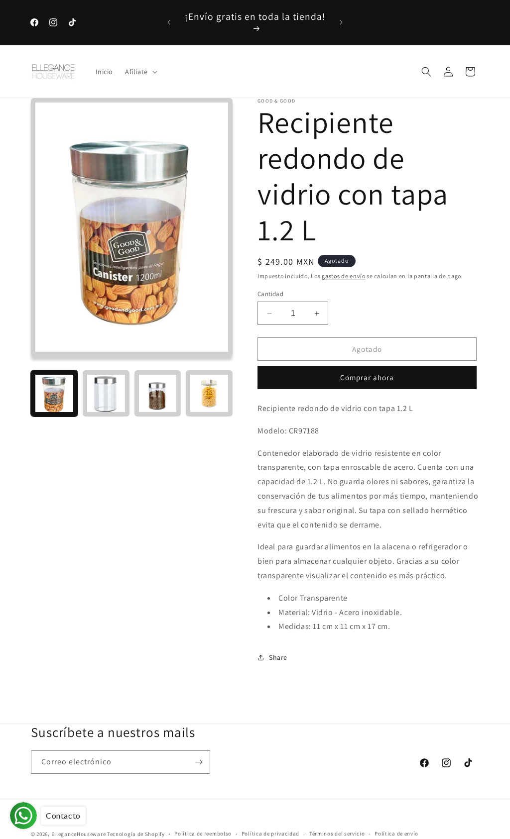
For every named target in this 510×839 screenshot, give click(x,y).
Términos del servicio (337, 833)
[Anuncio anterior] (169, 22)
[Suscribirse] (199, 762)
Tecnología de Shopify (136, 834)
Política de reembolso (203, 833)
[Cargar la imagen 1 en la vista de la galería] (54, 393)
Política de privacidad (270, 833)
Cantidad (270, 294)
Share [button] (278, 657)
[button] (140, 71)
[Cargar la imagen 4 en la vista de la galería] (209, 393)
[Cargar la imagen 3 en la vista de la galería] (157, 393)
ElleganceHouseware (78, 834)
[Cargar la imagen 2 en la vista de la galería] (106, 393)
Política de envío (396, 833)
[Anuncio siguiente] (341, 22)
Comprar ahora (367, 377)
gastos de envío (344, 276)
